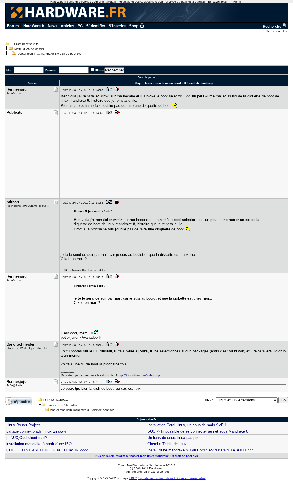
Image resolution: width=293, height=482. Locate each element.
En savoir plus (217, 1)
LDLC (133, 478)
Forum (13, 26)
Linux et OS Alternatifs (29, 48)
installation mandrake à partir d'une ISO (39, 444)
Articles (67, 26)
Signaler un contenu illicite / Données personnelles (171, 478)
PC (80, 26)
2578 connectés (277, 31)
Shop (133, 26)
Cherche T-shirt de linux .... (169, 444)
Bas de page (146, 77)
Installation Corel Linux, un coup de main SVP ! (186, 425)
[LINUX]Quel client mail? (26, 437)
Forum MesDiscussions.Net (135, 465)
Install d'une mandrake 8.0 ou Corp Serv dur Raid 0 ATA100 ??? (200, 450)
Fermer (238, 1)
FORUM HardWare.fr (24, 43)
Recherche (272, 26)
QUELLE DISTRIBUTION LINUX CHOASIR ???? (47, 450)
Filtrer (99, 70)
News (52, 26)
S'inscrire (117, 26)
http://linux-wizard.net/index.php (139, 375)
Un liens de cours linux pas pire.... (175, 437)
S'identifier (95, 26)
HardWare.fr (33, 26)
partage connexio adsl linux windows (36, 431)
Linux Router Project (23, 425)
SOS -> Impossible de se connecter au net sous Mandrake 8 (197, 431)
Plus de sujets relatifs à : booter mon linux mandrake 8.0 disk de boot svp (146, 455)
